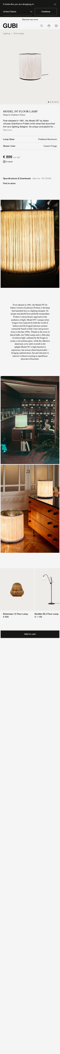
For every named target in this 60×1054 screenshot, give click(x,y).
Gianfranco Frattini (18, 115)
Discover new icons (30, 19)
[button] (49, 25)
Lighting (6, 33)
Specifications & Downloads (17, 178)
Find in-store (9, 183)
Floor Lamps (19, 33)
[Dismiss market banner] (55, 4)
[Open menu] (56, 25)
